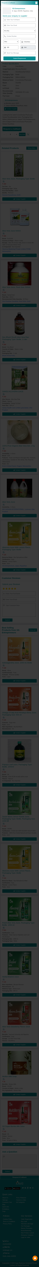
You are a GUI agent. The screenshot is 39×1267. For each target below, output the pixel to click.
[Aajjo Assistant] (35, 1258)
